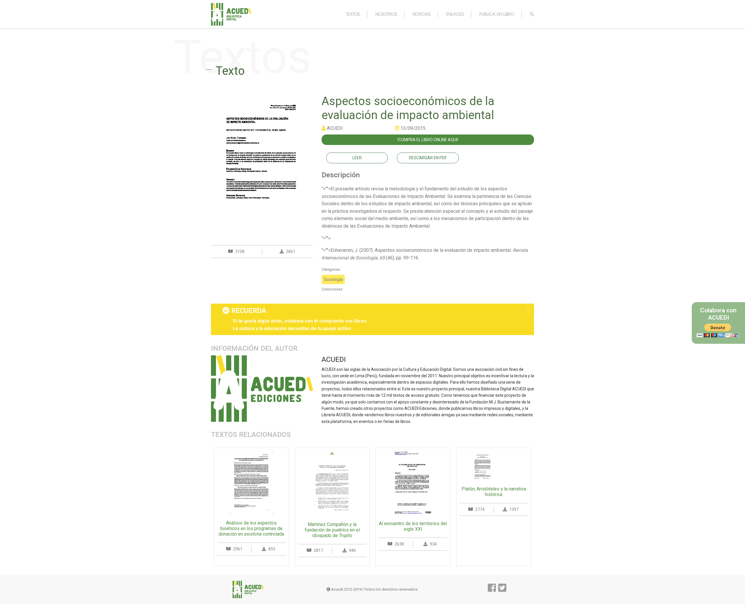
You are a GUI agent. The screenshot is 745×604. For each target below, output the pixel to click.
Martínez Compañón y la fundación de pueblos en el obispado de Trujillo (332, 530)
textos (353, 14)
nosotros (386, 14)
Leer (357, 157)
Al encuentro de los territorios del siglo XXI (413, 526)
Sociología (333, 279)
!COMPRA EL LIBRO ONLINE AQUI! (428, 139)
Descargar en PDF (428, 157)
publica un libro (496, 14)
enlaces (455, 14)
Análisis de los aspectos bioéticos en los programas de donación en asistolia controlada (251, 528)
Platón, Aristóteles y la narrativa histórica (494, 491)
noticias (421, 14)
